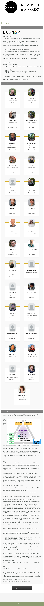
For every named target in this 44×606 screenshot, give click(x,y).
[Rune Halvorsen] (12, 137)
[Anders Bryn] (12, 202)
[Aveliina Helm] (31, 223)
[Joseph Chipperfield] (31, 115)
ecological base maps (9, 73)
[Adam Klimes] (12, 159)
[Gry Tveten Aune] (31, 307)
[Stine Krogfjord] (31, 348)
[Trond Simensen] (12, 223)
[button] (22, 17)
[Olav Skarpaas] (31, 202)
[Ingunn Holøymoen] (12, 327)
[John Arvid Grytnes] (31, 182)
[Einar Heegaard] (31, 264)
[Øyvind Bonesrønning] (31, 243)
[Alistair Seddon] (31, 137)
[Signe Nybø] (31, 369)
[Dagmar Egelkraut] (22, 389)
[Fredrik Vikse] (12, 307)
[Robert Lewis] (12, 182)
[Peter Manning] (12, 348)
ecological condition (12, 77)
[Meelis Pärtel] (12, 243)
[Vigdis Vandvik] (12, 115)
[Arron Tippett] (12, 264)
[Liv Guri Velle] (12, 92)
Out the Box (24, 603)
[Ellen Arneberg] (12, 286)
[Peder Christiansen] (31, 327)
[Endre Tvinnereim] (31, 286)
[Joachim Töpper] (31, 92)
